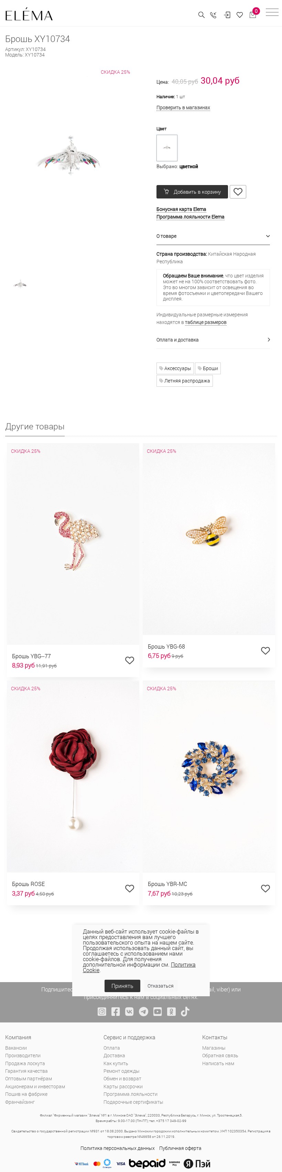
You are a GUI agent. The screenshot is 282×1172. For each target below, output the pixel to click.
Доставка (114, 1055)
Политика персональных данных (117, 1148)
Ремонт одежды (122, 1071)
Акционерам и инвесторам (35, 1086)
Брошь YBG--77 (31, 656)
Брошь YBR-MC (167, 883)
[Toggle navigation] (272, 13)
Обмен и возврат (122, 1078)
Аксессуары (177, 368)
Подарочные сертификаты (133, 1102)
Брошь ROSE (28, 883)
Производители (23, 1055)
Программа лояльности (131, 1094)
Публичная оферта (180, 1148)
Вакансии (16, 1047)
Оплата (112, 1047)
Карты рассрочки (123, 1086)
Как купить (116, 1063)
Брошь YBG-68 (166, 646)
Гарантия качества (26, 1071)
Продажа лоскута (25, 1063)
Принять (122, 985)
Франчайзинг (20, 1102)
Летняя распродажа (186, 380)
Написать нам (218, 1063)
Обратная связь (220, 1055)
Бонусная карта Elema (181, 209)
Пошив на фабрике (26, 1094)
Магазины (214, 1047)
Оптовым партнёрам (28, 1078)
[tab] (213, 236)
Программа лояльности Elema (190, 216)
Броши (210, 368)
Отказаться (161, 985)
